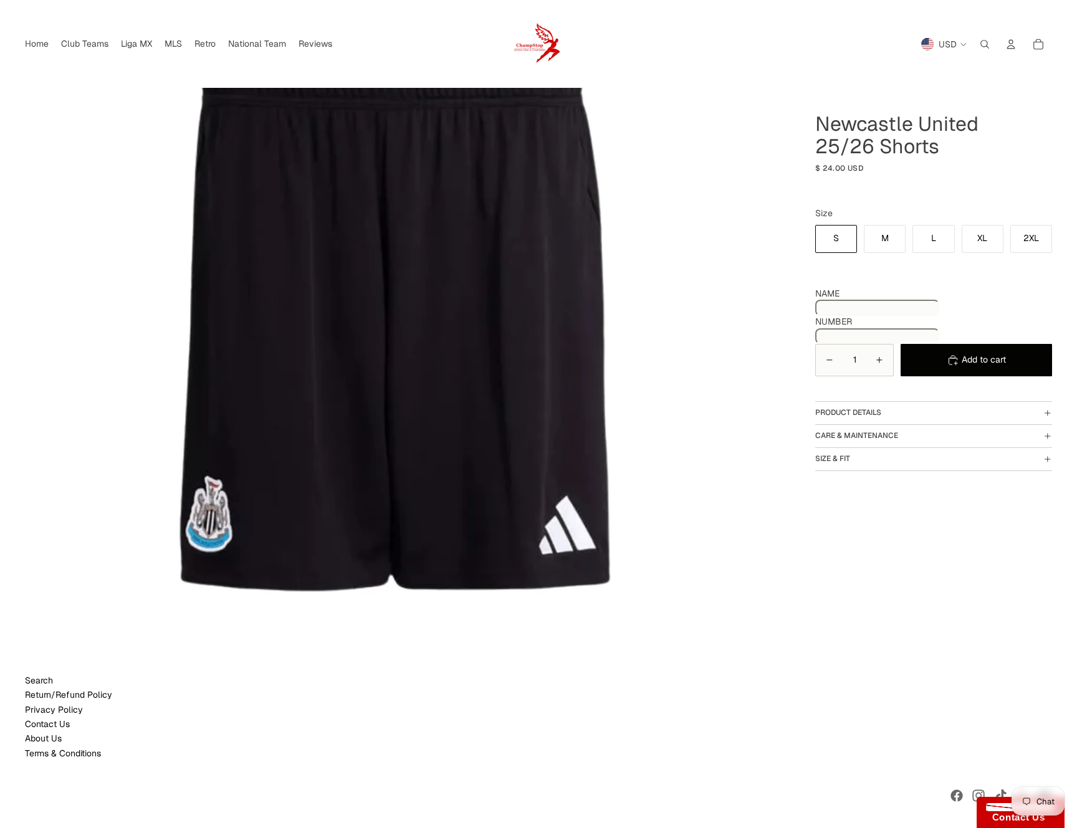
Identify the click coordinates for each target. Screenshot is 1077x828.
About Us (43, 738)
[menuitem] (37, 44)
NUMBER (833, 321)
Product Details (848, 412)
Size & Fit (832, 459)
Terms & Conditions (63, 753)
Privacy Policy (54, 709)
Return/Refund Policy (68, 694)
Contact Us (47, 724)
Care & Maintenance (856, 435)
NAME (827, 293)
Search (39, 680)
